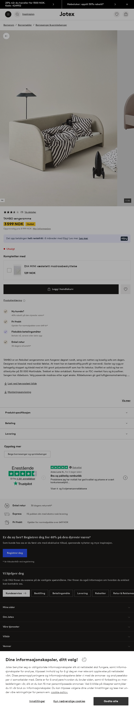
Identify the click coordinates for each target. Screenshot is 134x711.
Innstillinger (37, 701)
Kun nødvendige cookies (69, 701)
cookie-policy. (59, 692)
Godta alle (111, 701)
